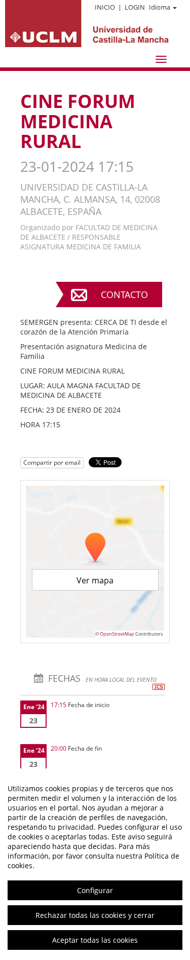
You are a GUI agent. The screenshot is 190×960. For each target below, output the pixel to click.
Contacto (124, 294)
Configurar (95, 890)
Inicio (105, 7)
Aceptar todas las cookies (95, 940)
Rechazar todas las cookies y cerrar (95, 915)
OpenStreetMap (117, 634)
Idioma (159, 7)
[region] (95, 864)
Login (135, 7)
